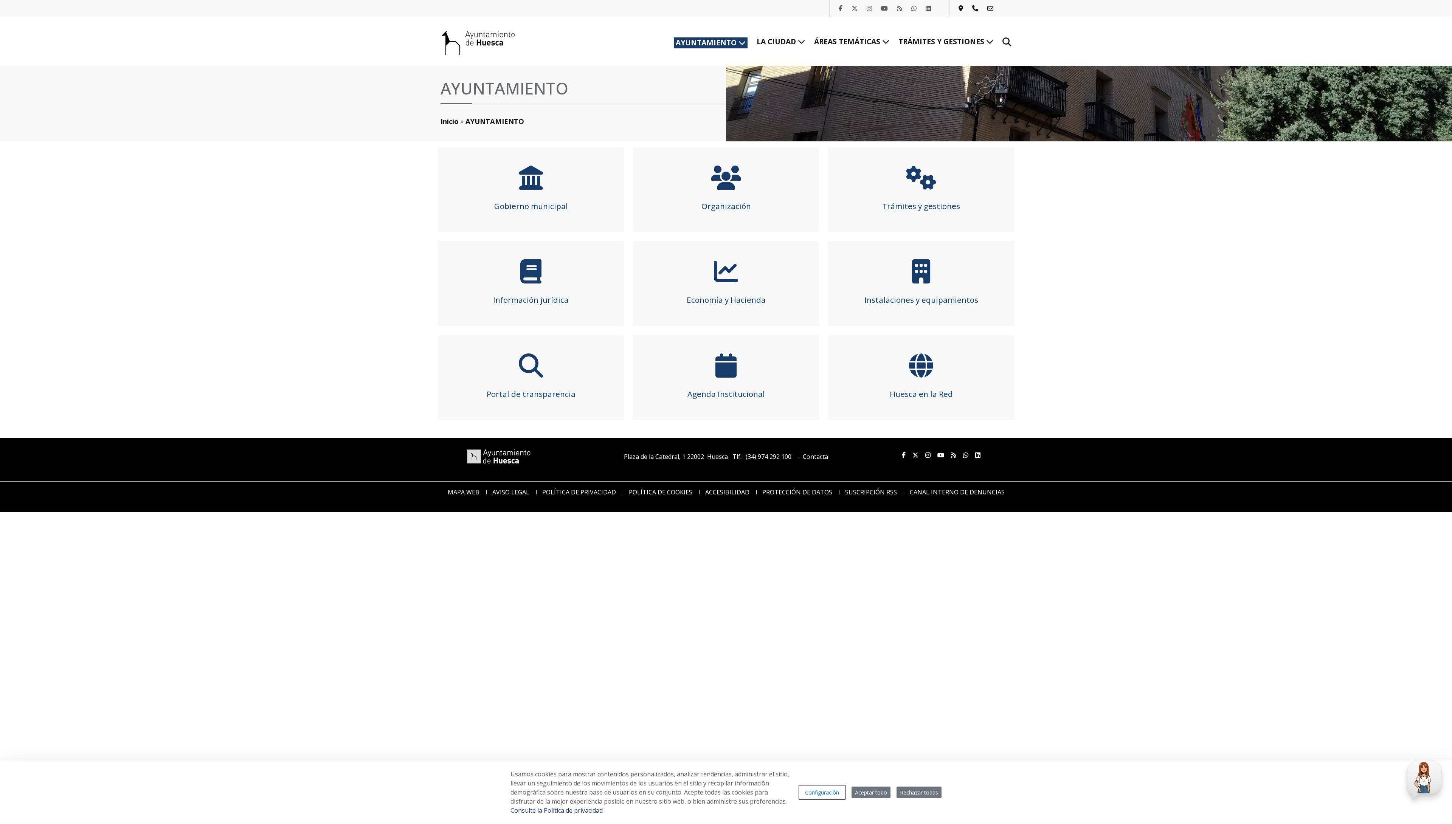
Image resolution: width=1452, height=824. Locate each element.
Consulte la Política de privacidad (556, 810)
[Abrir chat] (1423, 777)
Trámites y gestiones (942, 41)
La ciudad (777, 41)
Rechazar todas (919, 792)
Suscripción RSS (871, 492)
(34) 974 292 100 (768, 456)
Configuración (822, 792)
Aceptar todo (871, 792)
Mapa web (463, 492)
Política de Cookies (660, 492)
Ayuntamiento (707, 42)
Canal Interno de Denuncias (957, 492)
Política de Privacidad (579, 492)
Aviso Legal (510, 492)
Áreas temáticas (848, 41)
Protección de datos (797, 492)
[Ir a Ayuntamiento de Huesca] (478, 42)
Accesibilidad (727, 492)
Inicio (450, 121)
